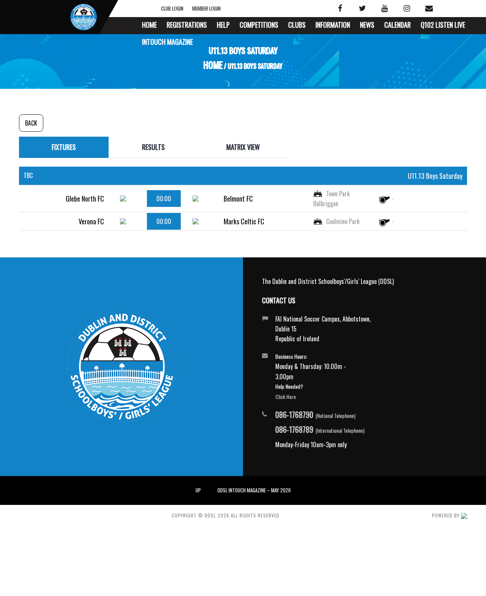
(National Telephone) (315, 415)
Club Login (178, 8)
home (213, 65)
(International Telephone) (319, 429)
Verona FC (91, 221)
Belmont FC (238, 198)
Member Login (206, 8)
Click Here (285, 396)
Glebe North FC (85, 198)
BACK (31, 123)
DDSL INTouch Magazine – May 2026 (254, 490)
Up (198, 490)
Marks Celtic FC (244, 221)
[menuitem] (149, 25)
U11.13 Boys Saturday (435, 176)
